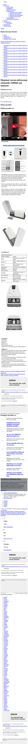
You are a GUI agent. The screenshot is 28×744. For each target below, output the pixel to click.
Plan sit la (4, 510)
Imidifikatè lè (10, 8)
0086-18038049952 (8, 527)
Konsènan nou (7, 22)
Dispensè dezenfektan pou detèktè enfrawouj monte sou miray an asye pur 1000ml (13, 374)
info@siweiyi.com (8, 498)
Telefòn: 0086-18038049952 (10, 493)
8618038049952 (7, 550)
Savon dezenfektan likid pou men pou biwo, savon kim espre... (15, 453)
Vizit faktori (9, 23)
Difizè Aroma (10, 7)
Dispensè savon (10, 11)
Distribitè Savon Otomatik (16, 12)
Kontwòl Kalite (7, 26)
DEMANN (3, 490)
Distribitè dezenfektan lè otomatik (13, 512)
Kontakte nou (7, 24)
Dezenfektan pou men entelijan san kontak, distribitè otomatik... (13, 424)
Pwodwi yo (6, 5)
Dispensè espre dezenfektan (7, 511)
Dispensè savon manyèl (15, 13)
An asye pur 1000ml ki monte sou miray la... (14, 435)
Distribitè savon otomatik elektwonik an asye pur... (14, 464)
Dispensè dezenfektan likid (13, 514)
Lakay (5, 4)
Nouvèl (5, 20)
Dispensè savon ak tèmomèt (16, 15)
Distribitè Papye (10, 18)
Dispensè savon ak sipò (15, 16)
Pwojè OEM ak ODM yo (13, 19)
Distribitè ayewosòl (11, 9)
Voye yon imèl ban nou (6, 101)
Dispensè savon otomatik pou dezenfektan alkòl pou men (15, 474)
